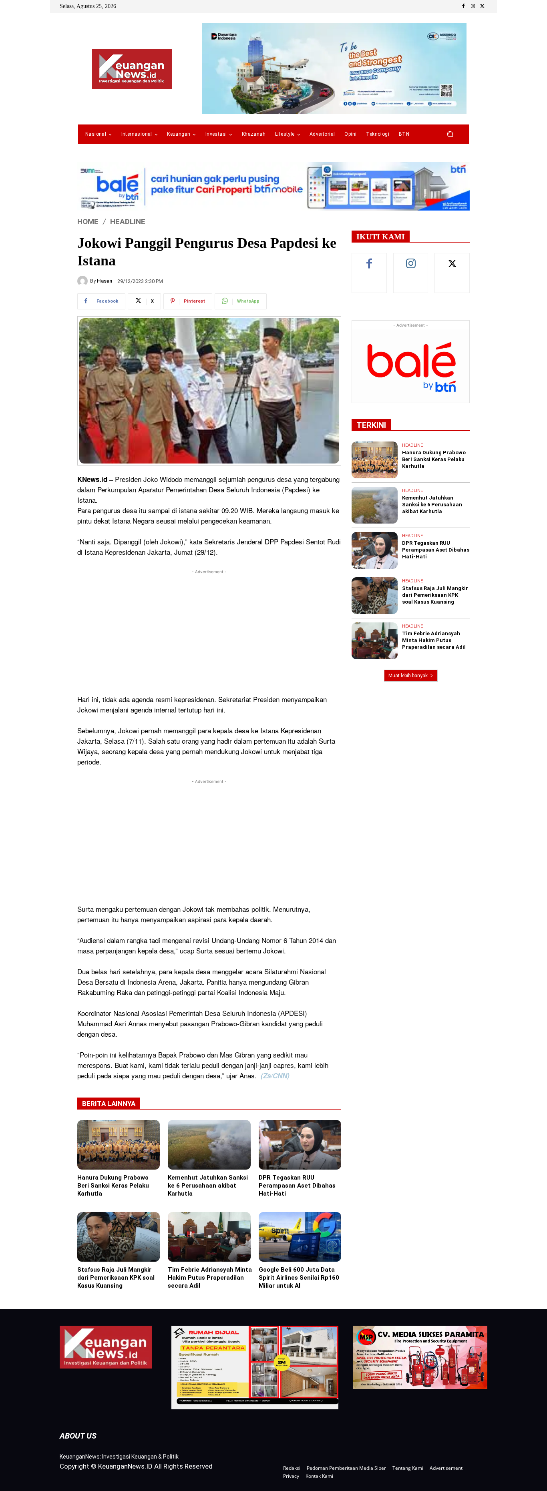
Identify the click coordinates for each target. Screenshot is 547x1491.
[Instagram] (473, 6)
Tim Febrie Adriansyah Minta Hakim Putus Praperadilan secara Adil (210, 1277)
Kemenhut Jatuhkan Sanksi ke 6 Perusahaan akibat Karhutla (208, 1185)
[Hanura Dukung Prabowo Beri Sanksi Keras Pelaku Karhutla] (118, 1145)
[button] (449, 134)
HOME (88, 221)
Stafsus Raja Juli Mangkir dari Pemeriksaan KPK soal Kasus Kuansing (116, 1277)
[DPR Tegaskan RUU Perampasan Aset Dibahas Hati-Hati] (300, 1145)
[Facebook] (463, 6)
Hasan (104, 280)
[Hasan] (83, 281)
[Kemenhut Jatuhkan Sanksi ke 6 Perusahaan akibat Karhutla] (209, 1145)
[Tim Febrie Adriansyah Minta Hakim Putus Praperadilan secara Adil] (209, 1237)
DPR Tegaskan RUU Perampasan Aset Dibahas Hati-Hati (297, 1185)
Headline (127, 221)
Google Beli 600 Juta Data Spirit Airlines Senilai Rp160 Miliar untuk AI (299, 1277)
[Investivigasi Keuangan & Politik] (131, 69)
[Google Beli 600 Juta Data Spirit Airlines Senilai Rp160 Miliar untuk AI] (300, 1237)
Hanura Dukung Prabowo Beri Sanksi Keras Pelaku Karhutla (113, 1185)
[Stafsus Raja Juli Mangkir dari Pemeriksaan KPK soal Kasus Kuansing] (118, 1237)
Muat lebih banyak (408, 675)
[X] (482, 6)
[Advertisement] (209, 632)
